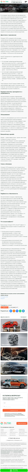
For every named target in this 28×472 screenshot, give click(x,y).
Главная (2, 5)
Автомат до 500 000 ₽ (23, 435)
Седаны (2, 429)
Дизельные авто (4, 432)
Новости (6, 5)
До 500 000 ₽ (3, 433)
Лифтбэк (2, 430)
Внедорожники (22, 429)
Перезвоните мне (14, 410)
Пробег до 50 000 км (14, 432)
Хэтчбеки (11, 430)
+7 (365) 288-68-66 (16, 2)
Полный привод (22, 430)
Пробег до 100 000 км (23, 432)
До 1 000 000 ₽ (12, 433)
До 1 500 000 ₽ (21, 433)
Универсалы (12, 429)
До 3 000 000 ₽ (12, 435)
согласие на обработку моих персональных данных (14, 416)
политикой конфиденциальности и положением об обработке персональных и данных (13, 414)
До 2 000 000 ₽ (3, 435)
